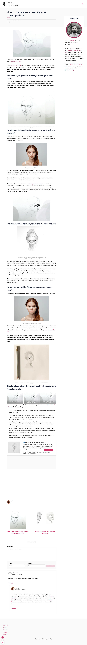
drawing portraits (16, 65)
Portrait (8, 22)
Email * (30, 563)
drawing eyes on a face (35, 183)
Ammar (9, 17)
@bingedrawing (69, 70)
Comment (10, 546)
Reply (11, 583)
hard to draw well (16, 61)
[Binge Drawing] (15, 4)
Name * (11, 563)
